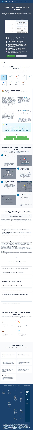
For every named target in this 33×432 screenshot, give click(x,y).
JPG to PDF (15, 419)
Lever (26, 400)
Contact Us (9, 395)
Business (3, 395)
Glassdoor (27, 403)
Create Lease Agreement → (11, 136)
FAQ (8, 394)
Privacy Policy (4, 426)
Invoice (21, 398)
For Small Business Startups (15, 396)
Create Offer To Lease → (8, 139)
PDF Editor (15, 413)
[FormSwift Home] (7, 1)
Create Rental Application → (22, 136)
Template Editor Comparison (15, 406)
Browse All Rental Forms (21, 55)
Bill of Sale (21, 408)
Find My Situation (10, 55)
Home (1, 62)
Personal (3, 394)
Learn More (25, 97)
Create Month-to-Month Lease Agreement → (21, 139)
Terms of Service (19, 428)
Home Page (9, 393)
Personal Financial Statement (21, 396)
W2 (20, 413)
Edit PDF (15, 418)
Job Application (22, 401)
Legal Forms (3, 393)
